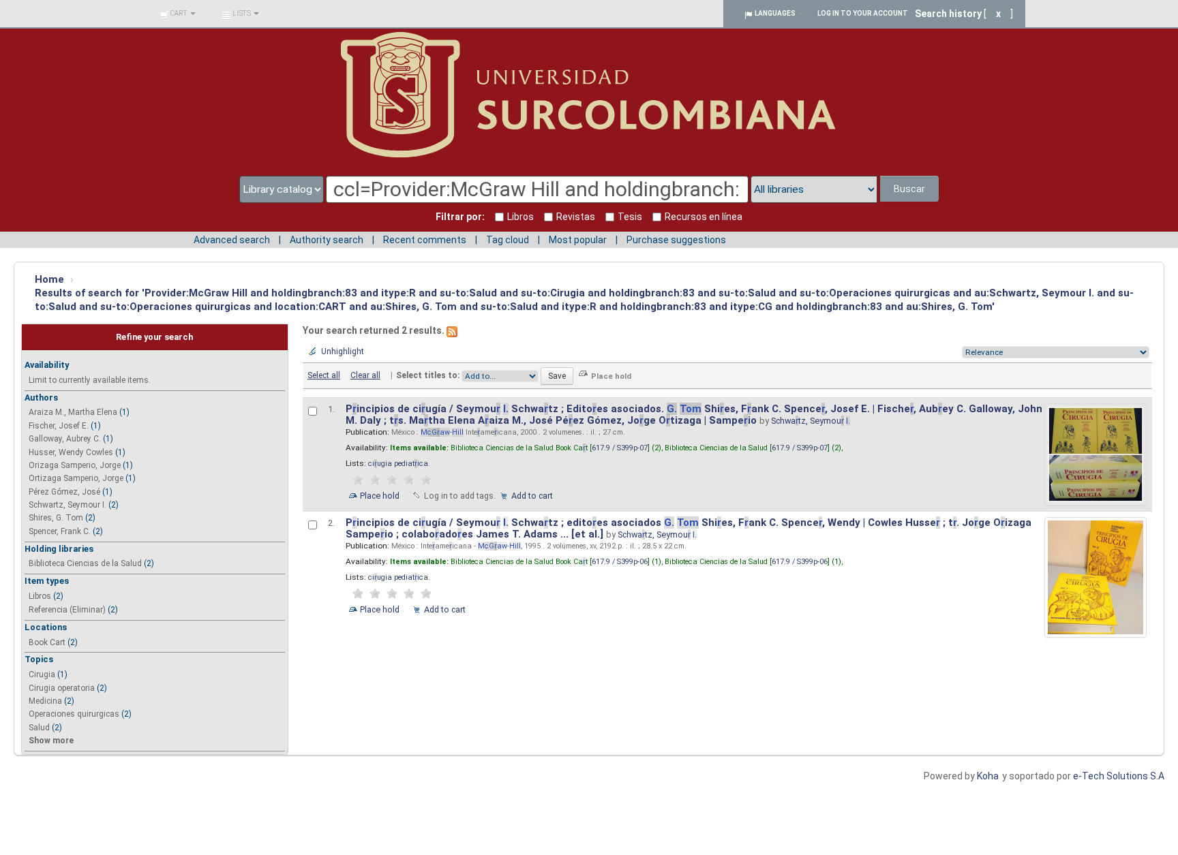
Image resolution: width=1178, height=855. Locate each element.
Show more (51, 740)
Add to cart (532, 496)
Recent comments (424, 239)
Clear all (365, 375)
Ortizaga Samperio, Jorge (76, 478)
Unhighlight (342, 351)
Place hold (379, 496)
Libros (40, 596)
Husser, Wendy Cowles (71, 452)
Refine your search (154, 337)
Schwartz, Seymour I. (67, 505)
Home (49, 279)
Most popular (578, 239)
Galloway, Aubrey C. (65, 439)
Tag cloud (507, 239)
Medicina (45, 701)
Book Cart (47, 642)
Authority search (326, 239)
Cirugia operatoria (62, 688)
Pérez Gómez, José (64, 492)
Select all (323, 375)
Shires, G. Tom (56, 518)
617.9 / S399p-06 (620, 561)
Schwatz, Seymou (810, 421)
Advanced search (232, 239)
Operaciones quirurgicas (74, 714)
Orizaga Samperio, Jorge (75, 465)
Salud (39, 727)
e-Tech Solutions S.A (1118, 776)
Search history (948, 13)
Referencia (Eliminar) (67, 610)
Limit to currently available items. (90, 380)
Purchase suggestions (676, 239)
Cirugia (42, 674)
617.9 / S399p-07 (620, 448)
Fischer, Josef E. (59, 426)
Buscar (909, 188)
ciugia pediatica (398, 463)
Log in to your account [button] (862, 13)
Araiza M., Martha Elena (73, 412)
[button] (177, 13)
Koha (988, 776)
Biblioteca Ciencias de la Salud (85, 563)
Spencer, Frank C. (60, 531)
